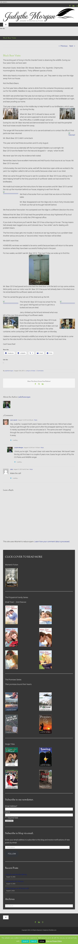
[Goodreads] (77, 6)
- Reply (35, 420)
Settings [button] (42, 941)
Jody (11, 469)
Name (7, 812)
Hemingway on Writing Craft (17, 888)
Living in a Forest (30, 370)
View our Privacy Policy (54, 941)
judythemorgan (9, 370)
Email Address (11, 806)
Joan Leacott (13, 420)
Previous (64, 46)
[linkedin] (73, 6)
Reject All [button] (33, 941)
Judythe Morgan (18, 447)
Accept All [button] (25, 941)
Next (71, 46)
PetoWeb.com (52, 930)
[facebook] (70, 6)
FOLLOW (12, 854)
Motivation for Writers (15, 881)
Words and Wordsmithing (16, 875)
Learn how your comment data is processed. (52, 542)
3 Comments (39, 370)
